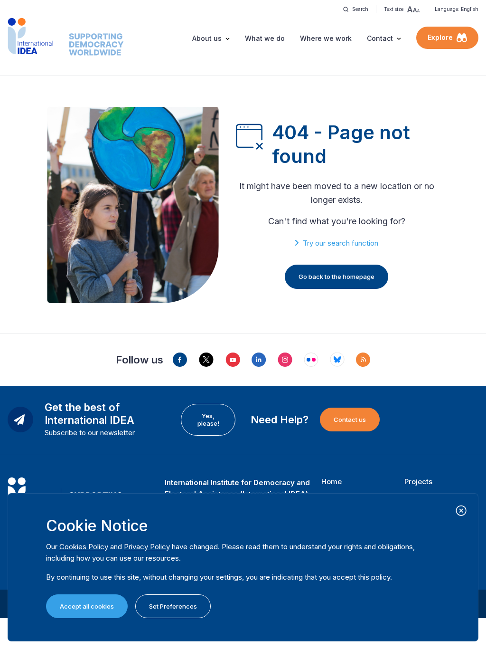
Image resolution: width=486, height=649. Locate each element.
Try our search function (340, 243)
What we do (265, 38)
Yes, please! (208, 419)
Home (331, 481)
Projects (418, 481)
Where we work (326, 38)
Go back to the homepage (336, 276)
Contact (380, 38)
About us (207, 38)
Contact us (350, 419)
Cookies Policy (83, 546)
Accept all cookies (87, 606)
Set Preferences (173, 606)
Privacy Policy (147, 546)
